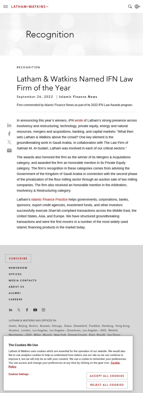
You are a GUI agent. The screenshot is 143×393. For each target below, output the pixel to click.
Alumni (15, 293)
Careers (16, 299)
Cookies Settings (18, 374)
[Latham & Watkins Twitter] (19, 310)
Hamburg (107, 326)
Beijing (23, 326)
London (26, 330)
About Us (16, 286)
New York (60, 334)
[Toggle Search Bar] (130, 6)
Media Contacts (23, 280)
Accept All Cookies (107, 375)
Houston (14, 330)
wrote (79, 120)
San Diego (113, 334)
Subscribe (18, 258)
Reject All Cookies (107, 384)
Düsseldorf (80, 326)
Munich (47, 334)
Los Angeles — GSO (94, 330)
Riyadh (101, 334)
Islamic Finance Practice (49, 199)
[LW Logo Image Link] (29, 6)
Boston (33, 326)
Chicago (57, 326)
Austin (12, 326)
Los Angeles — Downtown (65, 330)
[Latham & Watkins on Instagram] (43, 310)
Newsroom (18, 267)
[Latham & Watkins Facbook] (27, 310)
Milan (37, 334)
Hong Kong (122, 326)
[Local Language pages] (137, 6)
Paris (92, 334)
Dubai (68, 326)
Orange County (77, 334)
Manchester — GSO (20, 334)
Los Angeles (40, 330)
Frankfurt (94, 326)
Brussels (45, 326)
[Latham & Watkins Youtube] (35, 310)
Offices (15, 274)
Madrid (112, 330)
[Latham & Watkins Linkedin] (10, 310)
